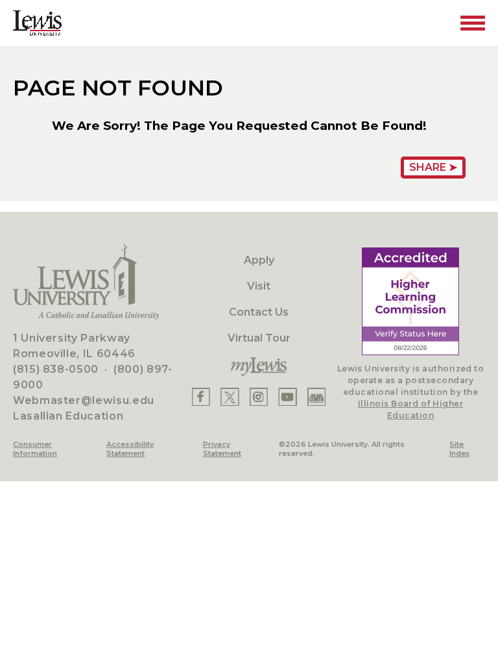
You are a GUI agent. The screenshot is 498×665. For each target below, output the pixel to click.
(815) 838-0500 (56, 369)
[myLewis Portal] (259, 367)
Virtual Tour (259, 338)
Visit (258, 286)
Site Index (459, 449)
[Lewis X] (229, 397)
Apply (259, 260)
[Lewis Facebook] (201, 397)
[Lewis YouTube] (287, 397)
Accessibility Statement (130, 449)
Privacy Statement (222, 449)
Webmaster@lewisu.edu (83, 400)
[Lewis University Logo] (37, 23)
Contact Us (259, 312)
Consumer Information (35, 449)
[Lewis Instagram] (259, 397)
